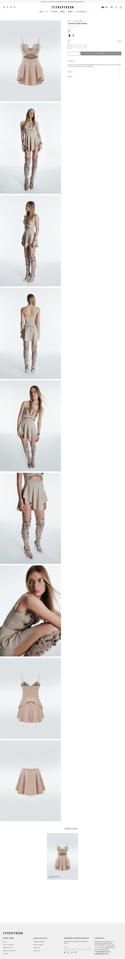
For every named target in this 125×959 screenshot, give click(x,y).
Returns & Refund (38, 944)
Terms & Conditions (8, 944)
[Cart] (120, 7)
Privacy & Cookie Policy (9, 950)
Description (71, 61)
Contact (5, 953)
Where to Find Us (7, 947)
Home (69, 21)
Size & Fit (70, 72)
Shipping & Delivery (39, 941)
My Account (37, 950)
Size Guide (36, 947)
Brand (4, 941)
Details (70, 76)
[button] (116, 7)
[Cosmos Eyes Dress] (62, 856)
